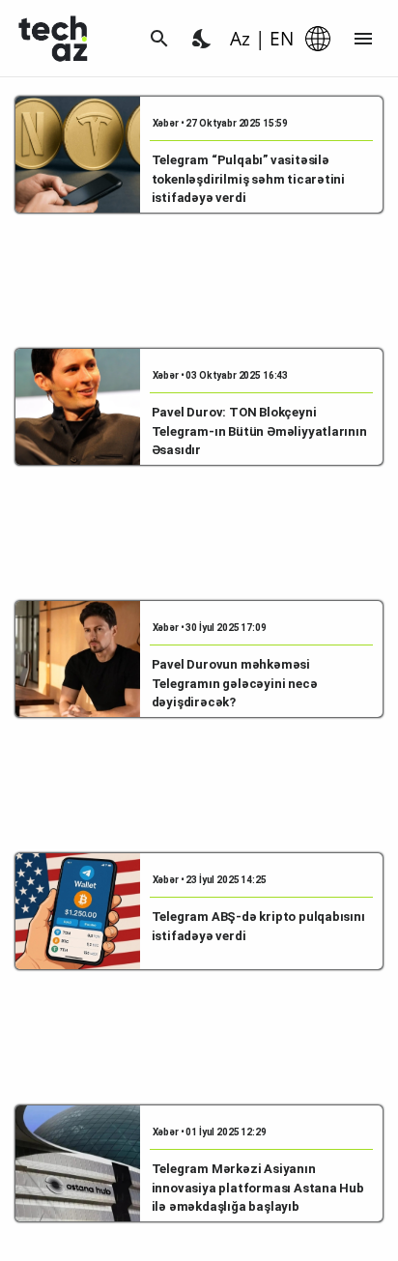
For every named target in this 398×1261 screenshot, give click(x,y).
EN (282, 38)
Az (240, 38)
